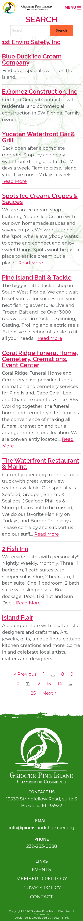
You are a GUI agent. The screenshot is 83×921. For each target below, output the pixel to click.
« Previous (25, 674)
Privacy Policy (41, 887)
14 (60, 683)
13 (50, 683)
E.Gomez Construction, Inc (39, 91)
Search (61, 30)
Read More (14, 181)
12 (39, 683)
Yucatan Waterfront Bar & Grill (38, 137)
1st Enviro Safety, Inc (31, 42)
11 (29, 683)
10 (18, 683)
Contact (41, 897)
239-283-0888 (41, 846)
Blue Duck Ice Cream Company (32, 59)
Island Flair (17, 617)
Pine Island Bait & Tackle (37, 277)
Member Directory (41, 878)
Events (41, 869)
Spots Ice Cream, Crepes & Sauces (40, 198)
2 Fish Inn (15, 548)
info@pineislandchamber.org (41, 827)
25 (34, 693)
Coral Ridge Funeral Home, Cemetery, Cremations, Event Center (40, 359)
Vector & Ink (60, 917)
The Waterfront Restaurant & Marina (40, 463)
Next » (49, 693)
